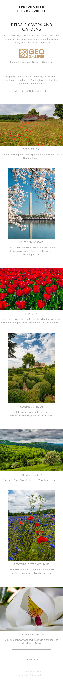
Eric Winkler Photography (31, 9)
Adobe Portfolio (37, 674)
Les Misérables (40, 91)
